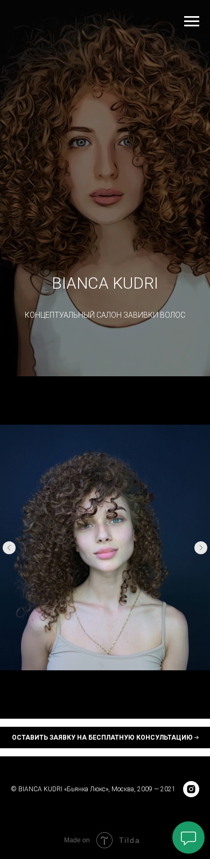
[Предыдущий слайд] (9, 547)
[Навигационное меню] (191, 21)
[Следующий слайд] (200, 547)
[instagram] (191, 789)
